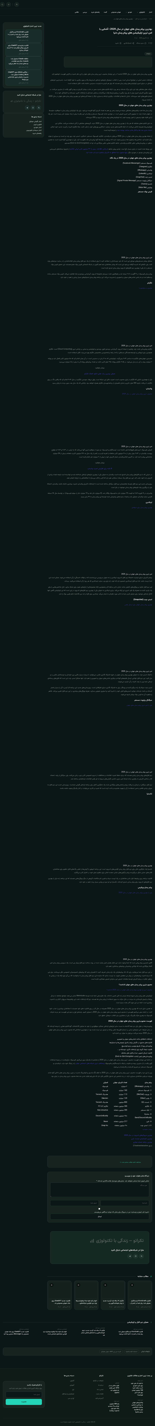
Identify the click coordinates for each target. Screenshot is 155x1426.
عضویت (24, 1402)
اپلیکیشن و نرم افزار (141, 19)
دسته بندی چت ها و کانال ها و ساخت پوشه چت (134, 130)
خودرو (130, 12)
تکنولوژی (142, 12)
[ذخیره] (132, 1285)
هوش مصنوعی (116, 12)
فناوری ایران (38, 124)
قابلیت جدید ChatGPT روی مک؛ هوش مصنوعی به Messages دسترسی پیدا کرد (60, 1303)
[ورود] (16, 4)
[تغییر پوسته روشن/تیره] (8, 4)
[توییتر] (141, 1256)
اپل (73, 1389)
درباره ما (100, 1385)
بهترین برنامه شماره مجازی (142, 1142)
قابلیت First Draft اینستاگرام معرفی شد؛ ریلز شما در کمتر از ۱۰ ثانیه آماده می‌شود (141, 1303)
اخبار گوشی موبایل (35, 121)
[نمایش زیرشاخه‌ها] (137, 12)
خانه (150, 19)
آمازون (72, 1381)
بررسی (85, 12)
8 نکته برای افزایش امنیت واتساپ (99, 468)
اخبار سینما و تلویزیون (34, 130)
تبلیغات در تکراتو (98, 1381)
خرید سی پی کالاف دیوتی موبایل (111, 1351)
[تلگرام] (130, 1256)
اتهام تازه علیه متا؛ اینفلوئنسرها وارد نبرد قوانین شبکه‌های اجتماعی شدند (86, 1303)
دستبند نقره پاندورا (131, 1351)
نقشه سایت (99, 1394)
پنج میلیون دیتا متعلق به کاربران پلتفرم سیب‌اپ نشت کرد (107, 152)
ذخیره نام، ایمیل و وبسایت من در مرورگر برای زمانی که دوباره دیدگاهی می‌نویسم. (121, 1212)
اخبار (150, 12)
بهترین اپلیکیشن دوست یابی (141, 1138)
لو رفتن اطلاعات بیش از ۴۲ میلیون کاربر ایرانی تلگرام (89, 149)
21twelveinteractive (140, 1145)
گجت (105, 12)
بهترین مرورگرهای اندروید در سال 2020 (138, 1135)
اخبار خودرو (38, 127)
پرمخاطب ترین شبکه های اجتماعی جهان (90, 1063)
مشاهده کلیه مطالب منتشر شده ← (130, 1162)
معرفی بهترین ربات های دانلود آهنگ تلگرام (99, 374)
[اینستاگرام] (135, 1256)
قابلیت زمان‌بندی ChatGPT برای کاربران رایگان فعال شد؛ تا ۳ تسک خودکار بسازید (17, 48)
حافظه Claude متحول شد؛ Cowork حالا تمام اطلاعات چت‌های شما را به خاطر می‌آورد (18, 61)
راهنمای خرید (95, 12)
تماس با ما (100, 1389)
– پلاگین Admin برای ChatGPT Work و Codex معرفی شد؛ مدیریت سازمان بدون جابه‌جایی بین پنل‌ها (18, 76)
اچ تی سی (71, 1398)
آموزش (72, 1385)
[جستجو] (2, 4)
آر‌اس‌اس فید (99, 1398)
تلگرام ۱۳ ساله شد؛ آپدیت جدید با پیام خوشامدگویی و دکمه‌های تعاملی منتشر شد (113, 1303)
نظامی (77, 12)
